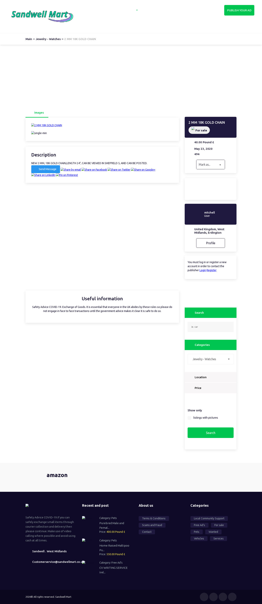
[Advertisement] (131, 76)
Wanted (213, 531)
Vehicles (199, 538)
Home (105, 10)
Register (212, 270)
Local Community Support (209, 518)
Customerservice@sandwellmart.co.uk (54, 561)
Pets (114, 518)
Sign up (190, 10)
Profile (210, 243)
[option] (102, 125)
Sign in (171, 10)
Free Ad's (117, 562)
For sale (201, 130)
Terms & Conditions (154, 518)
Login (202, 270)
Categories (126, 10)
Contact (152, 10)
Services (218, 538)
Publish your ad (239, 10)
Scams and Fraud (152, 525)
